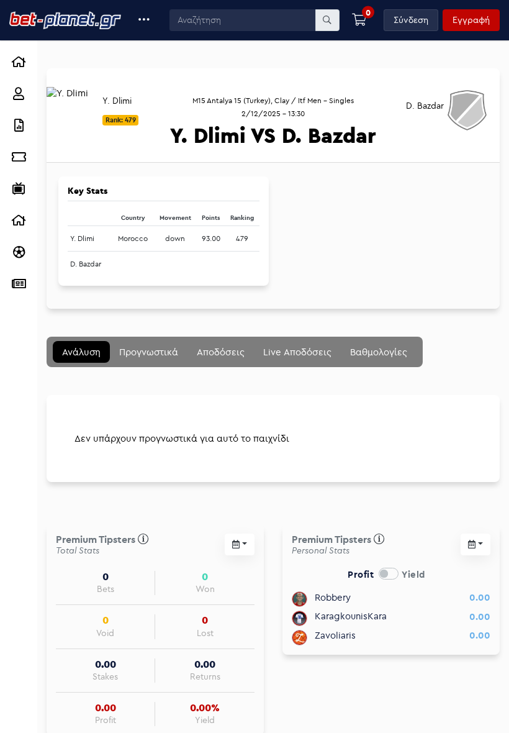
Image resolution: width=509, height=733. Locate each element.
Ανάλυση (81, 352)
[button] (144, 20)
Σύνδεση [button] (411, 19)
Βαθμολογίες (378, 352)
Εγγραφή (471, 19)
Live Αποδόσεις (297, 352)
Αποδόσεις (221, 352)
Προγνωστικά (148, 352)
